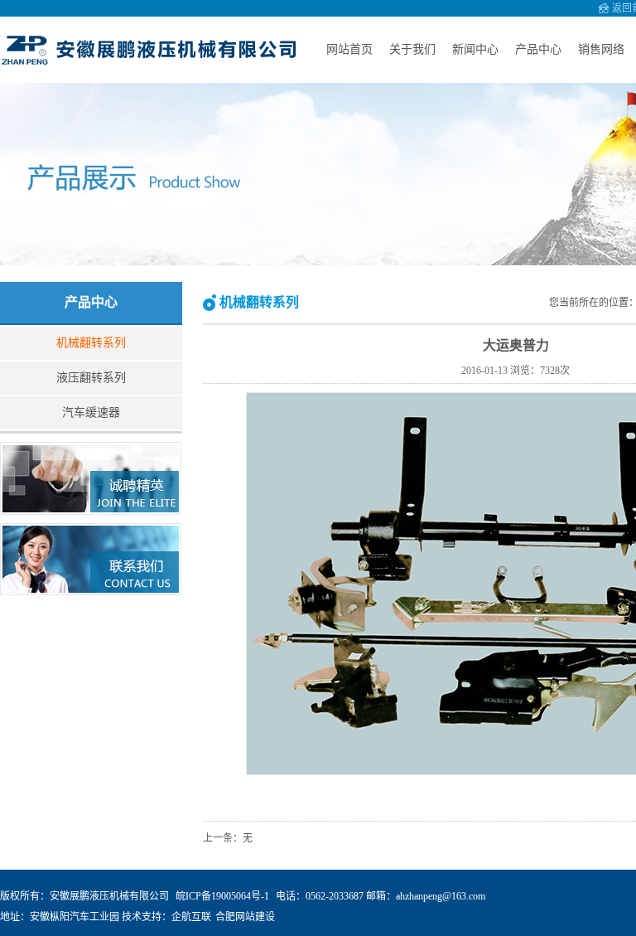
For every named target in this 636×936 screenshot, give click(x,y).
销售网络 (601, 49)
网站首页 (349, 49)
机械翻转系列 (91, 343)
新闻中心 (475, 49)
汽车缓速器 (91, 412)
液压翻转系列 (91, 377)
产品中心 (538, 49)
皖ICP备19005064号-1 (222, 896)
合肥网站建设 (245, 917)
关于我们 (412, 49)
